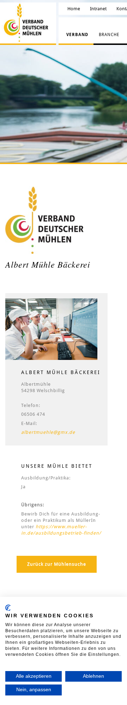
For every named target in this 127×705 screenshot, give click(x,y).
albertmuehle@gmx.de (48, 432)
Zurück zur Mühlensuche (56, 564)
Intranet (98, 8)
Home (73, 8)
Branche (109, 34)
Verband (77, 34)
